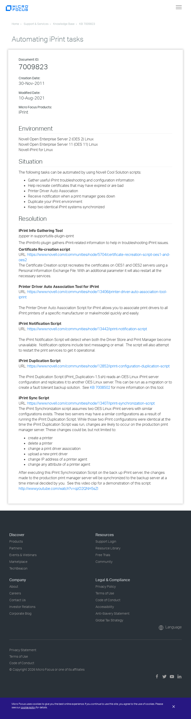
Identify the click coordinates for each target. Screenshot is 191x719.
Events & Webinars (23, 555)
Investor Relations (22, 607)
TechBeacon (18, 568)
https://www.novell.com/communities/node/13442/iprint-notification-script (87, 329)
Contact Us (17, 600)
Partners (15, 548)
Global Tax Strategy (109, 620)
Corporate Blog (20, 613)
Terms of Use (105, 593)
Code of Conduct (108, 600)
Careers (15, 593)
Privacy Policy (106, 586)
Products (16, 541)
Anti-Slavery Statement (113, 613)
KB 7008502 (100, 387)
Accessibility (105, 607)
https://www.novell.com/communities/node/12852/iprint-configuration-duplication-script (98, 366)
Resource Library (108, 548)
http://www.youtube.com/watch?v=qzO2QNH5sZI (58, 488)
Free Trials (103, 555)
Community (104, 562)
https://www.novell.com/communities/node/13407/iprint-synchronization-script (91, 403)
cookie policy (28, 707)
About (13, 586)
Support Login (106, 541)
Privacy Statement (22, 650)
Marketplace (18, 562)
